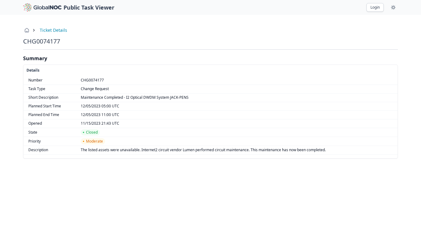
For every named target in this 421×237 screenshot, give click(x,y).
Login (375, 7)
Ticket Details (53, 30)
